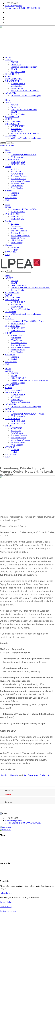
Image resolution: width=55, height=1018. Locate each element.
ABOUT (9, 60)
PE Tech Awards (18, 157)
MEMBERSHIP (12, 81)
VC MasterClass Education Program (26, 95)
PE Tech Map (11, 197)
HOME (3, 840)
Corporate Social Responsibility (24, 67)
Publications (16, 171)
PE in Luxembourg (13, 79)
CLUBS (8, 76)
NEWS (8, 316)
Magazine (15, 169)
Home (8, 57)
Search (3, 143)
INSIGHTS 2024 (18, 164)
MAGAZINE (16, 335)
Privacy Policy (6, 902)
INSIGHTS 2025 (18, 162)
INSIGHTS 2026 (12, 159)
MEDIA (8, 333)
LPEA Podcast (17, 186)
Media (8, 166)
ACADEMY (10, 93)
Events (8, 152)
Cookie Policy (6, 906)
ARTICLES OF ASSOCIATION (25, 91)
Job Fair (14, 195)
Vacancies (15, 193)
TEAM (14, 69)
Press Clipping (17, 188)
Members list (16, 86)
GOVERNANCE (18, 285)
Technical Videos (18, 183)
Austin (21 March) (9, 775)
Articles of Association (20, 309)
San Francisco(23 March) (36, 775)
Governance (16, 64)
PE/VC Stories (17, 174)
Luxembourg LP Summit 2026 (23, 155)
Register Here (27, 512)
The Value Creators (19, 176)
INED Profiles (17, 88)
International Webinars (20, 181)
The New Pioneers (18, 178)
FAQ (7, 200)
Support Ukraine (18, 71)
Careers (8, 190)
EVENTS (9, 319)
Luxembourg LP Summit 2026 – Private (27, 321)
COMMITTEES (12, 74)
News (7, 150)
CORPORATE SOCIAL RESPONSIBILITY (30, 288)
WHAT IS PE (6, 849)
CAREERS (10, 354)
